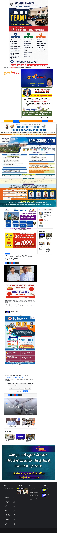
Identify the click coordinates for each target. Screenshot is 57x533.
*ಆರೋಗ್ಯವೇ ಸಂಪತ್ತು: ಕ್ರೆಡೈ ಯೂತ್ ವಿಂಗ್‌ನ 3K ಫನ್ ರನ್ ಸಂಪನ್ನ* (48, 238)
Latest (5, 506)
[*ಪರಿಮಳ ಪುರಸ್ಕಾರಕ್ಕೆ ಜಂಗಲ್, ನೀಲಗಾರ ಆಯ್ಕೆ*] (26, 491)
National (6, 511)
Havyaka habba (31, 492)
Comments (50, 209)
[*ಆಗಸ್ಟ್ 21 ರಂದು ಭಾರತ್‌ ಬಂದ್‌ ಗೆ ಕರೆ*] (41, 213)
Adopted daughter (37, 488)
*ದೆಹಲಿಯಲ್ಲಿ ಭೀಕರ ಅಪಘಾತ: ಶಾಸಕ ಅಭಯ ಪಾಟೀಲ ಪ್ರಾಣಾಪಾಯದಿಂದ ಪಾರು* (14, 407)
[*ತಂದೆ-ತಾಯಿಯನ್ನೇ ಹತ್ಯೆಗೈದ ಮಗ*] (22, 493)
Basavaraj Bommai (23, 383)
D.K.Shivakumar (29, 385)
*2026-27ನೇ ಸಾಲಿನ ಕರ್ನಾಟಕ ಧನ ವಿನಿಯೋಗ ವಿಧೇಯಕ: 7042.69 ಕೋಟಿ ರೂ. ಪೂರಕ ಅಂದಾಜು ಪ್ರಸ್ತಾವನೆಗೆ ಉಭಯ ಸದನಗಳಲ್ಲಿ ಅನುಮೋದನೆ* (48, 249)
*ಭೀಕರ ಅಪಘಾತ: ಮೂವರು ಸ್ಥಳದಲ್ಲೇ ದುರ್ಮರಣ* (20, 440)
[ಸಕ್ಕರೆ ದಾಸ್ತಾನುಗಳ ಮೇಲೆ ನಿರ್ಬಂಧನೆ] (7, 312)
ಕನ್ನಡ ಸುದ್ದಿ (22, 388)
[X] (8, 263)
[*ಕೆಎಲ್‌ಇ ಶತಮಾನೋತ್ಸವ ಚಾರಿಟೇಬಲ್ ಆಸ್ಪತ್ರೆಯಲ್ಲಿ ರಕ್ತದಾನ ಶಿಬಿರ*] (10, 436)
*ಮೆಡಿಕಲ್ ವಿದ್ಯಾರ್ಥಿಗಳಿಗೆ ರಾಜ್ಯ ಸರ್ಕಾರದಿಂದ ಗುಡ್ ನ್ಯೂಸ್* (47, 222)
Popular (40, 209)
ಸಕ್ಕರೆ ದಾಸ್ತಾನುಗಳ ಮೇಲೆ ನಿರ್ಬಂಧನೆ (14, 311)
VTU (37, 496)
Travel (6, 524)
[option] (20, 406)
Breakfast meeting (13, 385)
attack (17, 383)
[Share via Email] (16, 263)
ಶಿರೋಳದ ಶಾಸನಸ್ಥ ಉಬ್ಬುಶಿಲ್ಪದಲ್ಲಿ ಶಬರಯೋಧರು (11, 373)
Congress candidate (21, 385)
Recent (45, 209)
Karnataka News (7, 505)
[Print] (18, 263)
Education (6, 509)
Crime (7, 403)
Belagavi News (7, 497)
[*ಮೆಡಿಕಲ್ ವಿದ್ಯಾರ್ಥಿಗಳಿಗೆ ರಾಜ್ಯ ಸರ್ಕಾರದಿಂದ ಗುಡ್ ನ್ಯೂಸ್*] (41, 223)
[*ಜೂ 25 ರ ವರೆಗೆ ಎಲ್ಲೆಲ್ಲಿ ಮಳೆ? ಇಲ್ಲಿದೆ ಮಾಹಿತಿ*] (41, 226)
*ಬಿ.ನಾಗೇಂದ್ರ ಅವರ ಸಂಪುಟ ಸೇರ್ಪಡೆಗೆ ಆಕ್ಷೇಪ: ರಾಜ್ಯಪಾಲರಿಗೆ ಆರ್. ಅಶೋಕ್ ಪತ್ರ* (42, 247)
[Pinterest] (12, 263)
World (5, 520)
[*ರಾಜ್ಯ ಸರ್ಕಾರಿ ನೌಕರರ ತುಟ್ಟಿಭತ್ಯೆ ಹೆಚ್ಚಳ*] (41, 216)
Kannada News (7, 502)
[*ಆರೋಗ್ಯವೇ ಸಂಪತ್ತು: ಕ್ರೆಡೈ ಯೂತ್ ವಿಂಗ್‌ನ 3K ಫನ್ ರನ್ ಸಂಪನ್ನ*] (49, 235)
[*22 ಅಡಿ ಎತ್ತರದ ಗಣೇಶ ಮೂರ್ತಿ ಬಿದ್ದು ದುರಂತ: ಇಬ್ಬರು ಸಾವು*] (30, 436)
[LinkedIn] (10, 263)
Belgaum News (7, 498)
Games (6, 523)
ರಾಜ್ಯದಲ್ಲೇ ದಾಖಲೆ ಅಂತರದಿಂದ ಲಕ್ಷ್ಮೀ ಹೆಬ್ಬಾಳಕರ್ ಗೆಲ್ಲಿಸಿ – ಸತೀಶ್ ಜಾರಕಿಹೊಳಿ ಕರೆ (14, 377)
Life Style (6, 510)
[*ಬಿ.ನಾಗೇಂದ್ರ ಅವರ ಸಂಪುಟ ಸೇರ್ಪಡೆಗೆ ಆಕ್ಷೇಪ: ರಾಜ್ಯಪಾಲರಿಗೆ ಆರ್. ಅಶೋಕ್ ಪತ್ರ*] (42, 243)
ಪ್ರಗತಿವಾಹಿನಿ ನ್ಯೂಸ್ (28, 388)
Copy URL (25, 391)
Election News (7, 514)
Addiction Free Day (11, 383)
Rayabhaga (36, 495)
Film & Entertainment (7, 501)
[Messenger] (14, 263)
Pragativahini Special (7, 515)
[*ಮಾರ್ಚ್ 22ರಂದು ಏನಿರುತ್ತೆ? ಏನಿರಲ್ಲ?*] (41, 219)
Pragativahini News (32, 495)
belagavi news (30, 383)
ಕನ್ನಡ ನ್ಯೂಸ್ (31, 498)
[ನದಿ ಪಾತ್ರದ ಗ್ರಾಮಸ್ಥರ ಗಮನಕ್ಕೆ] (42, 235)
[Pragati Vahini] (12, 72)
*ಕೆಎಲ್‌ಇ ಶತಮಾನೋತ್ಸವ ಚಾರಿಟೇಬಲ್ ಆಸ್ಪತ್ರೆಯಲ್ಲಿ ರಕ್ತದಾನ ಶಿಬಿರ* (9, 440)
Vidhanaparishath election (14, 388)
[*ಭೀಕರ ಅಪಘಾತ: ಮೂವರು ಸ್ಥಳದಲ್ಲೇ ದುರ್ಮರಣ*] (20, 436)
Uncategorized (7, 519)
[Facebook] (6, 263)
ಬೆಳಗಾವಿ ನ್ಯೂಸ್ (31, 499)
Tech (5, 518)
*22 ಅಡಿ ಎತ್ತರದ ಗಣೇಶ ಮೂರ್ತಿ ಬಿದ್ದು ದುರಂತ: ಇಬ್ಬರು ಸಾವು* (30, 440)
